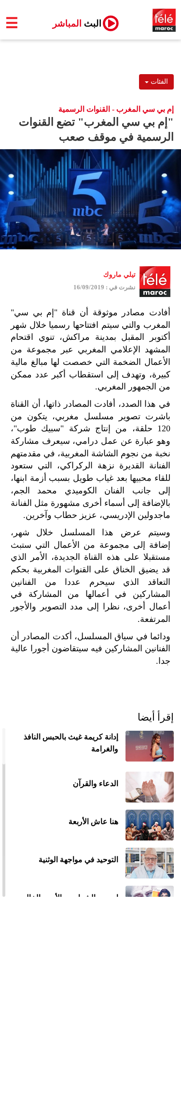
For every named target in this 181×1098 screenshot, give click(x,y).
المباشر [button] (73, 23)
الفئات (158, 81)
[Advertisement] (90, 1003)
